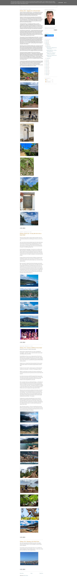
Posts (47, 79)
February (48, 46)
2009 (47, 74)
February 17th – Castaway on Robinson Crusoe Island (31, 347)
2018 (47, 61)
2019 (47, 60)
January (48, 58)
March (48, 44)
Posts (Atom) (26, 575)
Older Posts (41, 573)
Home (31, 573)
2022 (47, 40)
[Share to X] (22, 228)
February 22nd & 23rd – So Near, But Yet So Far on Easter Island (30, 234)
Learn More (60, 2)
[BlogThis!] (21, 228)
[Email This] (20, 228)
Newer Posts (22, 573)
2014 (47, 67)
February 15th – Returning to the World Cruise (29, 541)
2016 (47, 64)
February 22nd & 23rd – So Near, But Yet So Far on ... (51, 51)
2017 (47, 63)
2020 (47, 43)
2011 (47, 71)
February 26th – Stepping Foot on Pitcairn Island (30, 10)
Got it (65, 2)
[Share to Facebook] (23, 228)
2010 (47, 73)
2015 (47, 65)
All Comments (48, 81)
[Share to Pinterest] (24, 228)
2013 (47, 68)
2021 (47, 42)
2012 (47, 70)
